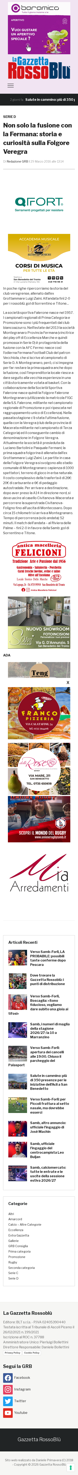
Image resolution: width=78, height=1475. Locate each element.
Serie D (9, 117)
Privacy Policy (12, 1352)
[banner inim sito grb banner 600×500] (39, 28)
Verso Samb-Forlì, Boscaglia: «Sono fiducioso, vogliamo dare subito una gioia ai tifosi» (38, 1005)
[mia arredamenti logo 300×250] (39, 872)
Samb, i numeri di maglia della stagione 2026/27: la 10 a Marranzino (50, 1030)
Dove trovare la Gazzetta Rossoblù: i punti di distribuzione (47, 979)
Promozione (16, 1257)
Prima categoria (19, 1251)
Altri (11, 1214)
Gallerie (13, 1241)
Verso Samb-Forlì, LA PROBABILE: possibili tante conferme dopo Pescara (48, 958)
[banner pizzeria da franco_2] (39, 713)
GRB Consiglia (18, 1246)
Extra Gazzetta (18, 1235)
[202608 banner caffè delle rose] (39, 768)
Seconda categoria (21, 1267)
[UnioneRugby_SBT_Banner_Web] (39, 816)
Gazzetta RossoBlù (39, 1439)
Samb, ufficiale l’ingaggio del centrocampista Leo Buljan (47, 1150)
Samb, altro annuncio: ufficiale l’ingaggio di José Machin (48, 1127)
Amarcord (15, 1219)
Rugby (12, 1262)
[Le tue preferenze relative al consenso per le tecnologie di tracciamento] (71, 1468)
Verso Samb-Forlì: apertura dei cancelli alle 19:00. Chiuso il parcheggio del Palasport (36, 1056)
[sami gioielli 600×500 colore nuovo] (39, 622)
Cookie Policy (31, 1352)
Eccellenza (15, 1230)
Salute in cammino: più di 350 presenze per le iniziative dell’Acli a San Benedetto (48, 1082)
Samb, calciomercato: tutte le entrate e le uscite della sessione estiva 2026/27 (48, 1174)
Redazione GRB (17, 161)
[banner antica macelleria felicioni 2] (39, 566)
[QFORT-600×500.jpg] (39, 205)
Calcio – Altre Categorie (24, 1224)
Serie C (13, 1273)
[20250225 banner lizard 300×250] (39, 260)
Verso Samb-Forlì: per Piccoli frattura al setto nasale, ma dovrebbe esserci (49, 1105)
